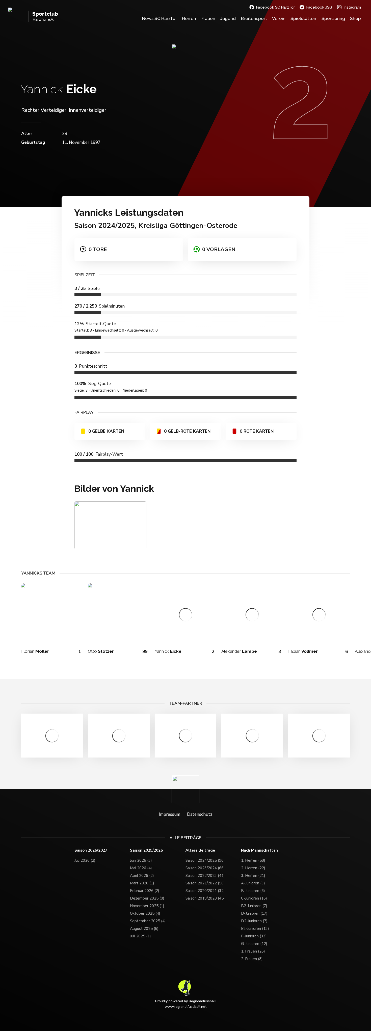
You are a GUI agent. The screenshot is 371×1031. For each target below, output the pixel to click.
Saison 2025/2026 (146, 850)
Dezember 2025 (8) (147, 898)
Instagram (352, 7)
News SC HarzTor (159, 18)
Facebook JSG (319, 7)
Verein (278, 18)
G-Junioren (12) (254, 943)
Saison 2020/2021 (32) (205, 890)
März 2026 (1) (142, 883)
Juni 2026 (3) (141, 860)
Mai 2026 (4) (141, 868)
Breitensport (254, 18)
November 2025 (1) (147, 905)
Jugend (228, 18)
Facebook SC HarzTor (275, 7)
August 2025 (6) (144, 928)
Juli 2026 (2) (84, 860)
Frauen (208, 18)
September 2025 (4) (148, 921)
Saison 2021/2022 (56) (205, 883)
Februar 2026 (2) (144, 890)
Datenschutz (199, 814)
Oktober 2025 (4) (145, 913)
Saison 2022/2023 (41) (205, 875)
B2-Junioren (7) (254, 905)
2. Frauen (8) (252, 958)
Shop (355, 18)
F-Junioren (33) (254, 936)
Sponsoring (333, 18)
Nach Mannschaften (259, 850)
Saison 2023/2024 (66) (205, 868)
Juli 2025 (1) (140, 936)
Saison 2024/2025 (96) (205, 860)
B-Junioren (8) (253, 890)
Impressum (169, 814)
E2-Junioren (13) (255, 928)
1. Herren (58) (253, 860)
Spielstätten (303, 18)
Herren (189, 18)
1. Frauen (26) (253, 951)
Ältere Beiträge (200, 850)
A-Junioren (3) (253, 883)
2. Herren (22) (253, 868)
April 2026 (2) (142, 875)
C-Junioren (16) (254, 898)
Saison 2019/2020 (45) (205, 898)
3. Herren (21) (253, 875)
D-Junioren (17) (254, 913)
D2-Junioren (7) (254, 921)
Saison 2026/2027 (90, 850)
